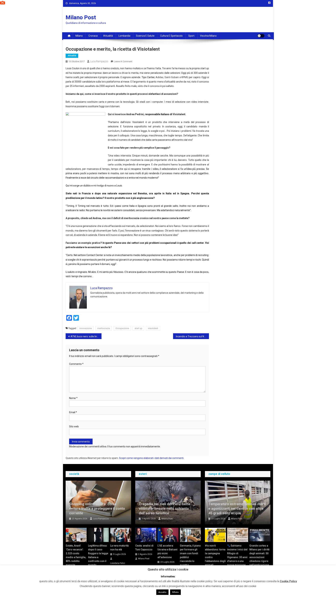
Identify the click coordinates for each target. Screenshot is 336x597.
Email (73, 412)
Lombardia (124, 35)
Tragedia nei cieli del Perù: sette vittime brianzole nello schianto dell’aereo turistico (164, 508)
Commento (76, 364)
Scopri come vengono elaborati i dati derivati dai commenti (151, 458)
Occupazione (122, 328)
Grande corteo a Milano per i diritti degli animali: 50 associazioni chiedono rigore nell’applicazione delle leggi (259, 557)
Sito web (74, 426)
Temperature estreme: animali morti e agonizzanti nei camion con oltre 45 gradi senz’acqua (237, 508)
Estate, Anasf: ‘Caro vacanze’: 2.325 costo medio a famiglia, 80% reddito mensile (76, 555)
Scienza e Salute (145, 35)
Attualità (108, 35)
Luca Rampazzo (99, 61)
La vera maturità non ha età (119, 547)
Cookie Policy (288, 581)
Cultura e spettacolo (171, 35)
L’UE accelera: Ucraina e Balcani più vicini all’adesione (167, 551)
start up (138, 328)
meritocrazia (103, 328)
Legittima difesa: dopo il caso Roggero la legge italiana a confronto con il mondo (98, 555)
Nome (73, 398)
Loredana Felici (117, 563)
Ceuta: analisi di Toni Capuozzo (144, 547)
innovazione (85, 328)
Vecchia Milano (208, 35)
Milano (79, 35)
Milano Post (81, 17)
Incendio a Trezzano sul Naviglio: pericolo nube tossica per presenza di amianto (192, 336)
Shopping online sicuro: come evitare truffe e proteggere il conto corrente (97, 508)
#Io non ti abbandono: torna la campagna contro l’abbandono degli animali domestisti (215, 557)
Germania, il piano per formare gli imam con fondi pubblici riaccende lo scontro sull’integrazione (190, 557)
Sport (191, 35)
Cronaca (93, 35)
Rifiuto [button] (175, 592)
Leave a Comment (123, 61)
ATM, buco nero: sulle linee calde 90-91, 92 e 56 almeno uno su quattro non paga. (86, 336)
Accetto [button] (162, 592)
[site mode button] (260, 35)
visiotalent (153, 328)
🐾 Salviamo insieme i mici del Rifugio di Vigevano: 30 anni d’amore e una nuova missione (237, 555)
